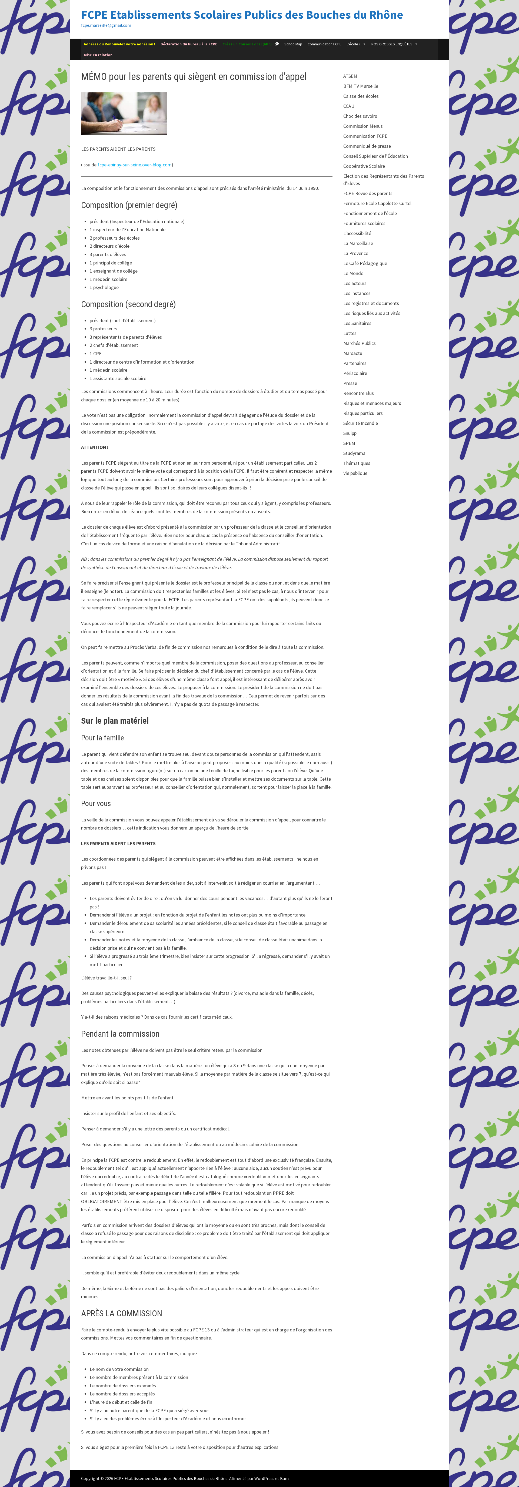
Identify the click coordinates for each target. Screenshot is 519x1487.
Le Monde (353, 273)
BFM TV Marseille (360, 86)
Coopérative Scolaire (364, 166)
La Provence (355, 253)
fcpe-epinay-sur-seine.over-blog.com (135, 165)
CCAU (348, 106)
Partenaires (355, 363)
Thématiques (356, 463)
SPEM (349, 443)
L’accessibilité (357, 233)
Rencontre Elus (358, 393)
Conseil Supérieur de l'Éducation (375, 156)
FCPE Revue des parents (367, 193)
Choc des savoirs (360, 116)
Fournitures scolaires (364, 223)
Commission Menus (363, 126)
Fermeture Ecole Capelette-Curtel (377, 203)
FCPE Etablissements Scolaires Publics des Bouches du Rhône (242, 14)
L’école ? (354, 44)
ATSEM (350, 76)
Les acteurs (355, 283)
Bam (284, 1478)
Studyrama (354, 453)
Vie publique (355, 473)
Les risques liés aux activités (371, 313)
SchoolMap (293, 44)
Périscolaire (355, 373)
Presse (350, 383)
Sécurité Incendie (360, 423)
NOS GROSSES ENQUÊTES (391, 44)
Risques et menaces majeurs (372, 403)
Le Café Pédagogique (365, 263)
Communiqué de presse (367, 146)
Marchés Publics (359, 343)
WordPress (264, 1478)
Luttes (350, 333)
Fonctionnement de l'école (370, 213)
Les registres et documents (371, 303)
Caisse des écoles (361, 96)
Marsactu (352, 353)
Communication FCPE (324, 44)
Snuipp (350, 433)
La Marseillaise (358, 243)
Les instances (357, 293)
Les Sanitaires (357, 323)
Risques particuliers (363, 413)
